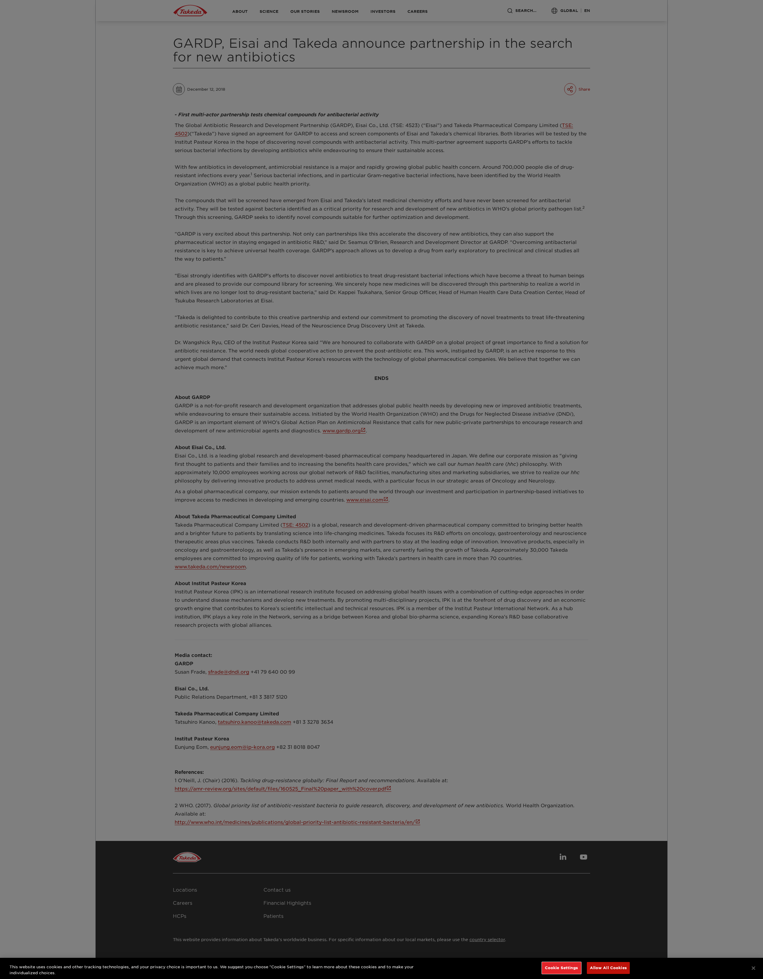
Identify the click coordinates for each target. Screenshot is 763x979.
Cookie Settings (561, 967)
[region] (381, 968)
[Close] (753, 968)
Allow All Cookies (608, 967)
